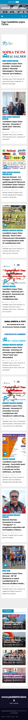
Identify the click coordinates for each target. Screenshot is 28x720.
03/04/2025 (7, 76)
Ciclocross (5, 230)
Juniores (6, 655)
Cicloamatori (13, 673)
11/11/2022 (7, 419)
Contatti (3, 716)
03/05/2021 (7, 586)
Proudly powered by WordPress (9, 710)
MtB (11, 174)
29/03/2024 (7, 132)
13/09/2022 (7, 474)
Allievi (4, 60)
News (8, 570)
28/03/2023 (7, 190)
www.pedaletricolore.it (14, 7)
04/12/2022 (7, 246)
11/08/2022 (7, 532)
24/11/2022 (7, 302)
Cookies (8, 716)
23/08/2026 (8, 627)
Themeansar (15, 712)
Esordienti (15, 60)
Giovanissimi (17, 172)
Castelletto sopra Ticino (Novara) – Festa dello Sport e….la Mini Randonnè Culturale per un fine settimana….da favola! (13, 467)
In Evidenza (5, 174)
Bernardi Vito (17, 76)
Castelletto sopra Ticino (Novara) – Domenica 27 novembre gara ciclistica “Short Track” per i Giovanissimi (12, 352)
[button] (22, 16)
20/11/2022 (7, 360)
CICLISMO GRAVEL (8, 637)
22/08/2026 (8, 662)
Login (16, 716)
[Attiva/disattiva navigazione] (25, 16)
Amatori (9, 60)
